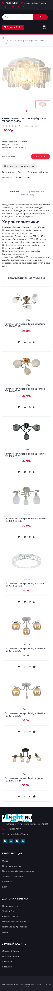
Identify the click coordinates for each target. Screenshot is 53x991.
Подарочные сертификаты (15, 921)
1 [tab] (26, 111)
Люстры (21, 172)
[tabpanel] (42, 104)
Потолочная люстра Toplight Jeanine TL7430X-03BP (25, 455)
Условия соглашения (12, 876)
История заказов (10, 956)
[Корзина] (18, 6)
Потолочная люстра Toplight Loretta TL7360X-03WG (25, 520)
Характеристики (35, 191)
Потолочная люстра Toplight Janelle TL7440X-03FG (24, 390)
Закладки (7, 961)
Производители (10, 906)
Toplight (23, 141)
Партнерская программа (14, 926)
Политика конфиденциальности (18, 871)
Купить (40, 156)
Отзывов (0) (27, 194)
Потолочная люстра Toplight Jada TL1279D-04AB (23, 779)
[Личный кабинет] (7, 6)
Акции (5, 932)
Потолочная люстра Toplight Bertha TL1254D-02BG (24, 714)
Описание (14, 191)
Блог (4, 886)
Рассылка (7, 966)
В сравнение (29, 166)
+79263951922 (11, 3)
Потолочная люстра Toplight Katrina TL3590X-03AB (24, 325)
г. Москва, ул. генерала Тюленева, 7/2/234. (27, 824)
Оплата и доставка (11, 866)
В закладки (12, 166)
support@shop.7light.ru (35, 3)
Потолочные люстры (38, 172)
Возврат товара (10, 916)
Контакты (7, 881)
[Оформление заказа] (24, 6)
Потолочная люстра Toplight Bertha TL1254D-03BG (24, 649)
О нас (5, 861)
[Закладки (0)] (13, 6)
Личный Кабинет (10, 951)
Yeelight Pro (8, 911)
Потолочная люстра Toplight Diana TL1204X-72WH (24, 584)
